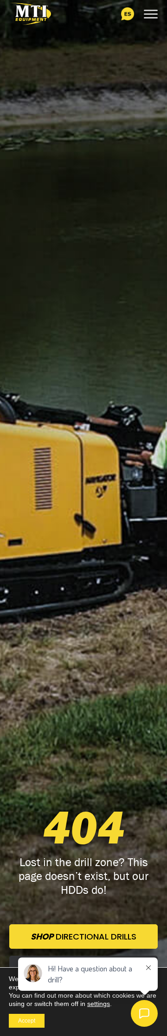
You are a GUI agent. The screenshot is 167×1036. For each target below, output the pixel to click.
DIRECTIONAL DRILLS (83, 936)
